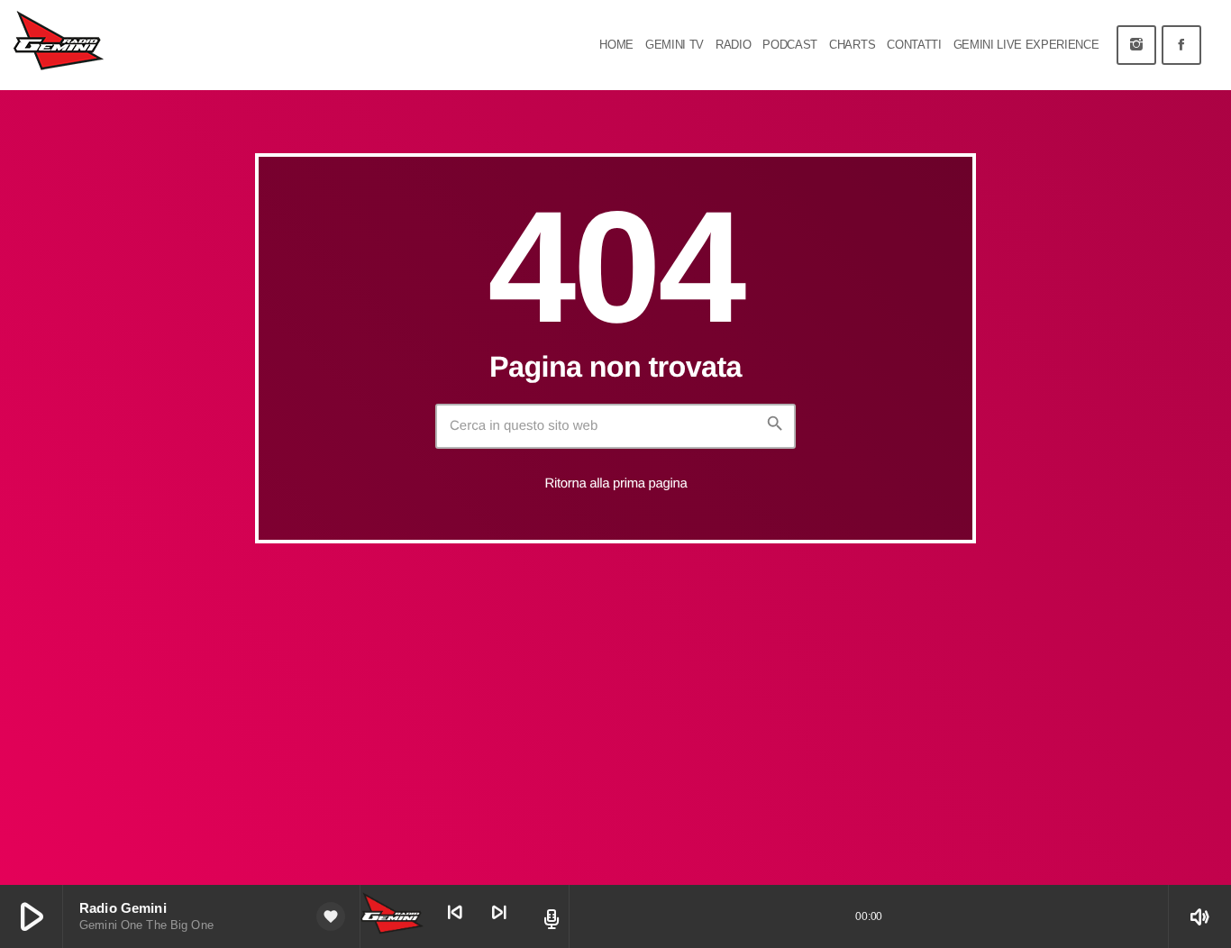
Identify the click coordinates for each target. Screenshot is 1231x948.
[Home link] (59, 45)
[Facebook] (1181, 45)
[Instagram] (1136, 45)
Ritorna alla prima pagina (616, 483)
